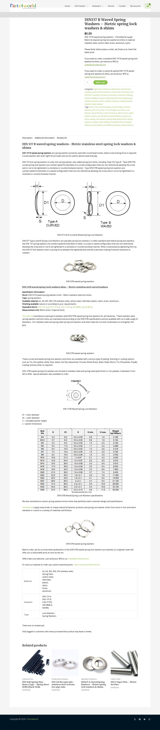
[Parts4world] (23, 5)
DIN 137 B (105, 110)
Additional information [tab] (45, 138)
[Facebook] (140, 719)
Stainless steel (90, 104)
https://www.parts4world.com (86, 564)
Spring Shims (122, 119)
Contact (122, 6)
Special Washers (115, 116)
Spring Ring (111, 119)
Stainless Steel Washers (101, 122)
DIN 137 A (96, 110)
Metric (102, 101)
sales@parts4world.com (95, 77)
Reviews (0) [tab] (62, 138)
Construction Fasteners (120, 92)
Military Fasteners (112, 101)
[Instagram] (149, 719)
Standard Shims (117, 122)
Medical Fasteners (92, 101)
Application (115, 89)
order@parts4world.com (95, 64)
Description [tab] (27, 138)
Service (111, 6)
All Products (80, 6)
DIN (131, 92)
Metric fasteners (110, 113)
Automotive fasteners (101, 92)
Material (110, 98)
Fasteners (96, 6)
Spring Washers (126, 101)
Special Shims (103, 116)
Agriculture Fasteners (102, 89)
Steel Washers (97, 125)
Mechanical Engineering (123, 98)
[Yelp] (135, 719)
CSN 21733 (93, 107)
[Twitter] (144, 719)
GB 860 (112, 110)
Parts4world (27, 316)
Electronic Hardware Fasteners (96, 95)
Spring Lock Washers (98, 119)
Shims (94, 116)
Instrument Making (125, 95)
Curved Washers (105, 107)
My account (135, 6)
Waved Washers (127, 125)
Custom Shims (117, 107)
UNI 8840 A (108, 125)
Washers (100, 104)
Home (67, 6)
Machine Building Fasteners (95, 98)
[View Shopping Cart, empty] (147, 6)
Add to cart (100, 82)
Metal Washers (98, 113)
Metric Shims (123, 113)
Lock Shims (120, 110)
